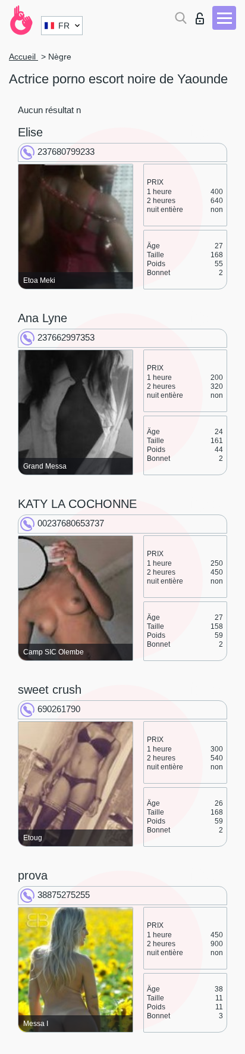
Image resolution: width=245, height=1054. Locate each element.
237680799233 (66, 151)
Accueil (23, 56)
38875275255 (63, 895)
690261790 (58, 709)
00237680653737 (70, 523)
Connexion (202, 15)
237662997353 (66, 337)
